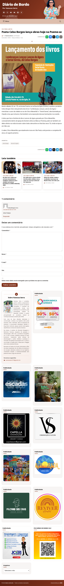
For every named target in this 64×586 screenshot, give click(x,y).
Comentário (6, 230)
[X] (53, 36)
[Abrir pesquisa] (60, 21)
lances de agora (14, 143)
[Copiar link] (60, 36)
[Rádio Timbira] (21, 12)
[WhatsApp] (46, 36)
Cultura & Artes (7, 29)
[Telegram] (57, 36)
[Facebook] (3, 12)
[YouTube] (11, 12)
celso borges (6, 143)
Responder (6, 216)
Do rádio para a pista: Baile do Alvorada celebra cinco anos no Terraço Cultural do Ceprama (31, 180)
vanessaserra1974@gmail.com (13, 360)
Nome (4, 254)
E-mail (4, 262)
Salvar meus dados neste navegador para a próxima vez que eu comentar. (25, 280)
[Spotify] (17, 12)
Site (3, 270)
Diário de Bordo (15, 4)
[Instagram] (7, 12)
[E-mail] (14, 12)
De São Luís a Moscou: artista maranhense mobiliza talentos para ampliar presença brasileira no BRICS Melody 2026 (11, 181)
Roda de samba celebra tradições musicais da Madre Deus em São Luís (51, 179)
